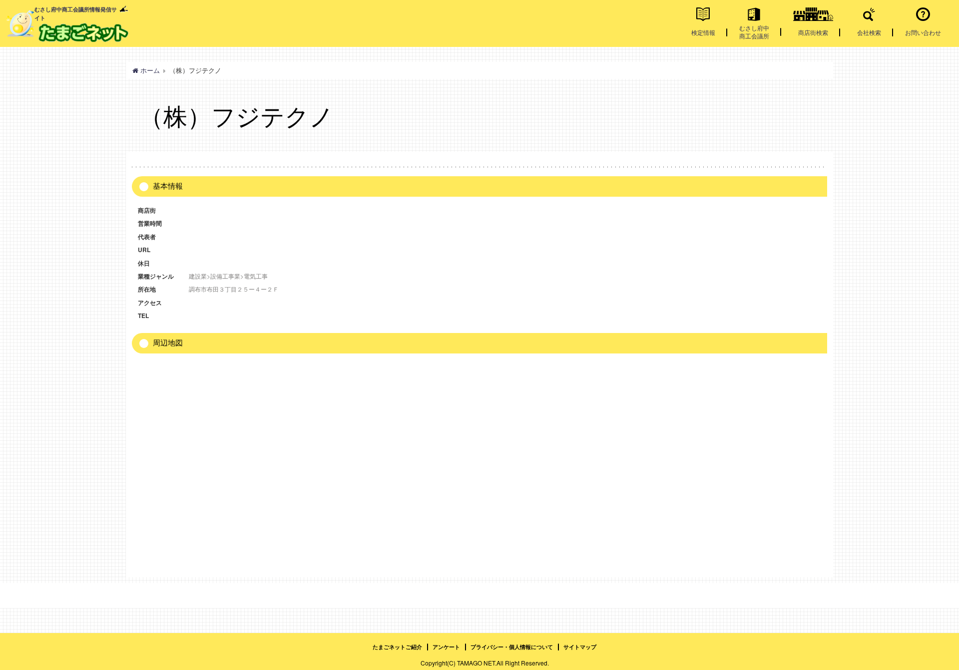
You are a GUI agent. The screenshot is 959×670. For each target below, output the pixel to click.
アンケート (446, 647)
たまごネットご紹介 (397, 647)
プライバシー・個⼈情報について (512, 647)
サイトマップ (579, 647)
